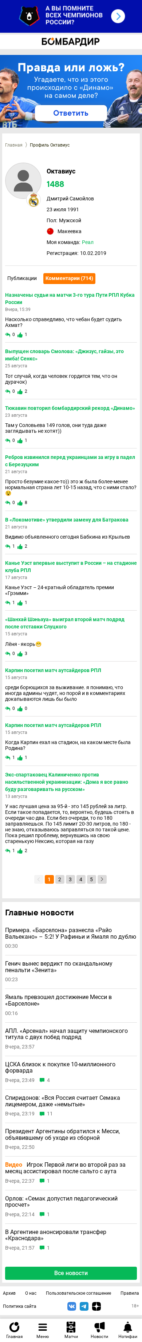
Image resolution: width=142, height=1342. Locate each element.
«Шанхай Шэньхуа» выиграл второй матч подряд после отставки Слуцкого (65, 623)
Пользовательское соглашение (78, 1293)
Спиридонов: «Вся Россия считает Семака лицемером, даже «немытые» (62, 1101)
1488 (55, 184)
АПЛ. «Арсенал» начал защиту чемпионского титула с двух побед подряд (66, 1034)
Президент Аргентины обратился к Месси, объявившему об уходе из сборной (62, 1134)
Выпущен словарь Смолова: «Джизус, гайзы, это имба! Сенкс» (64, 355)
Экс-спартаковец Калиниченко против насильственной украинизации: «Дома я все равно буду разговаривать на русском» (66, 782)
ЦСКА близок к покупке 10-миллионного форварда (60, 1067)
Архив (9, 1293)
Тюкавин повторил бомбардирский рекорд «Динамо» (70, 408)
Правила (130, 1293)
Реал (88, 242)
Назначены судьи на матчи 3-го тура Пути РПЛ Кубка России (70, 298)
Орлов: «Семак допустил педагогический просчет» (61, 1201)
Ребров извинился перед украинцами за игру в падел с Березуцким (70, 460)
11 (50, 1114)
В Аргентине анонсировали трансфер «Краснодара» (55, 1235)
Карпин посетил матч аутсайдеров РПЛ (53, 670)
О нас (30, 1293)
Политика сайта (19, 1306)
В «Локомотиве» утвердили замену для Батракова (67, 520)
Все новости (71, 1273)
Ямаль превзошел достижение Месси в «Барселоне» (58, 1000)
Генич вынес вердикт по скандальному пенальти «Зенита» (59, 966)
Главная (14, 145)
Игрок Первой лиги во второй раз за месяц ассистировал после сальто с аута (65, 1168)
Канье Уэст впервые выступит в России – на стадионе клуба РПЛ (71, 566)
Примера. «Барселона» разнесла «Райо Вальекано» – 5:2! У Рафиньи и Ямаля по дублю (70, 933)
